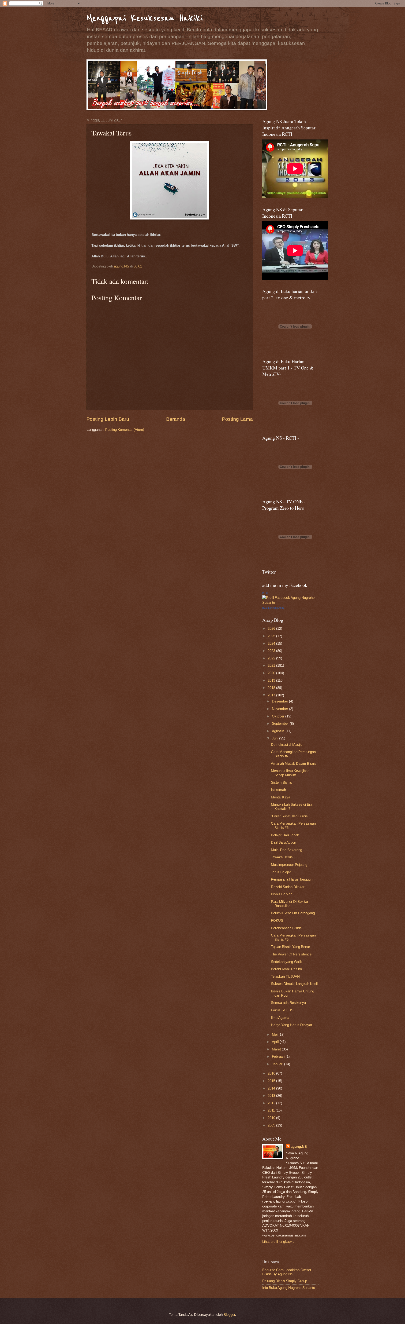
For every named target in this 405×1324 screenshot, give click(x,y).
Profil (265, 593)
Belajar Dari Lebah (285, 835)
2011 (272, 1110)
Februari (278, 1056)
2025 (272, 636)
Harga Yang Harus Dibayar (291, 1025)
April (276, 1042)
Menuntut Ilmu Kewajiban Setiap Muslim (290, 773)
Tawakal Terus (282, 857)
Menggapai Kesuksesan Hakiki (144, 18)
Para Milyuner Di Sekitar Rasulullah (289, 904)
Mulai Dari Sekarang (286, 850)
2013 (272, 1095)
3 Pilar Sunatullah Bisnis (289, 816)
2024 (272, 643)
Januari (278, 1064)
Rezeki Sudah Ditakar (287, 887)
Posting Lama (237, 419)
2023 (272, 651)
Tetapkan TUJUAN (285, 976)
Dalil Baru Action (283, 842)
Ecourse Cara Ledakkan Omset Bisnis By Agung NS (286, 1272)
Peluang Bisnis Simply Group (284, 1281)
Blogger (229, 1315)
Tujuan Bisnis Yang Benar (290, 947)
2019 (272, 680)
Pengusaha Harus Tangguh (291, 879)
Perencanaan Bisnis (286, 928)
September (281, 723)
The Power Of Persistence (291, 954)
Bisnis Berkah (281, 894)
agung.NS (299, 1146)
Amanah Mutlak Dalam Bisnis (293, 763)
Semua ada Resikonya (288, 1003)
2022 (272, 658)
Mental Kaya (280, 797)
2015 (272, 1081)
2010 (272, 1118)
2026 (272, 628)
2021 (272, 665)
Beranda (175, 419)
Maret (277, 1049)
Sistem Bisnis (281, 782)
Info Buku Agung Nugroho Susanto (288, 1288)
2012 (272, 1103)
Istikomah (278, 790)
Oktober (278, 716)
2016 (272, 1073)
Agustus (278, 731)
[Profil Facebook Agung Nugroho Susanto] (290, 602)
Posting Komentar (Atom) (124, 430)
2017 (272, 695)
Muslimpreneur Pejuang (289, 865)
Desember (280, 701)
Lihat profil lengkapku (278, 1242)
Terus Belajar (281, 872)
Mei (275, 1034)
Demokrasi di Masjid (286, 744)
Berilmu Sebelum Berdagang (293, 913)
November (280, 709)
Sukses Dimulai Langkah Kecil (294, 984)
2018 (272, 688)
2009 (272, 1125)
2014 (272, 1088)
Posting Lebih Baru (107, 419)
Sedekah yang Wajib (286, 962)
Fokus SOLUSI (282, 1010)
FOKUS (277, 920)
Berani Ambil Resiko (286, 969)
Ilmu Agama (280, 1018)
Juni (275, 738)
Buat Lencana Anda (273, 607)
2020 (272, 673)
